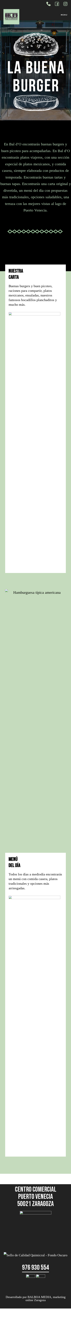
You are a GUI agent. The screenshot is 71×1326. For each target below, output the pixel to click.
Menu (64, 15)
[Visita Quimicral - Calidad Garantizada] (35, 1255)
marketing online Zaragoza (45, 1298)
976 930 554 (35, 1268)
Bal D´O (20, 16)
